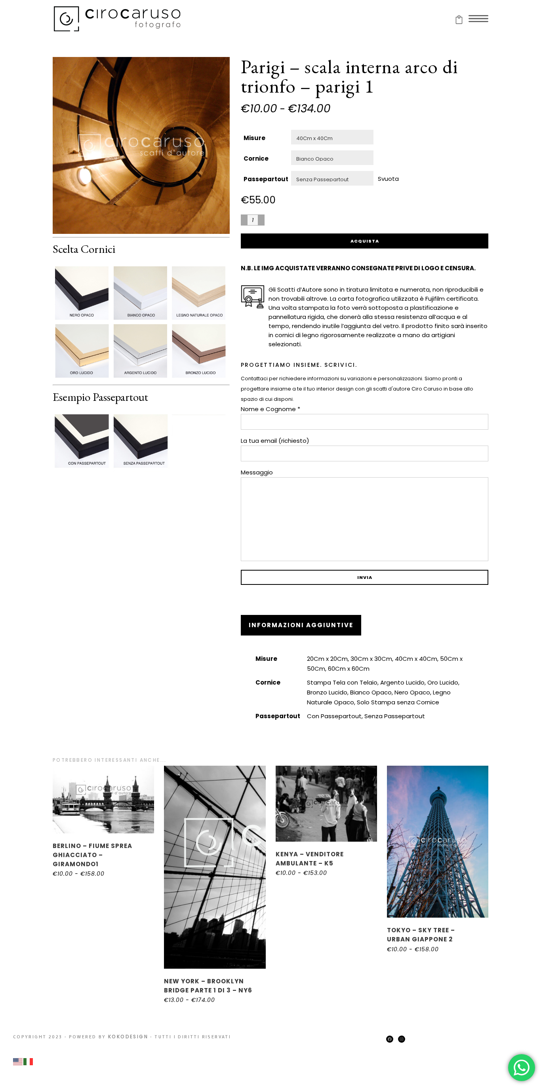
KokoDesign (128, 1036)
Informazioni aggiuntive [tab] (301, 625)
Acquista (365, 241)
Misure (254, 138)
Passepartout (266, 179)
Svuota (388, 178)
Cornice (256, 158)
